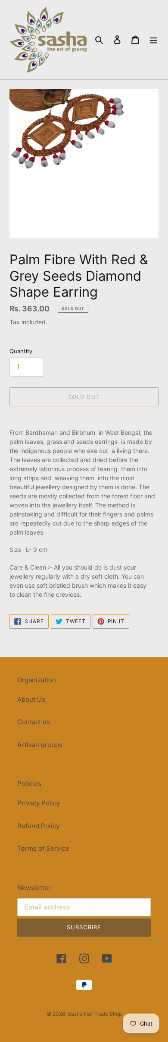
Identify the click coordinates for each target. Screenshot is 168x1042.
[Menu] (153, 39)
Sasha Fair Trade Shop (95, 1013)
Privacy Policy (38, 803)
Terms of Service (43, 848)
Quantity (20, 351)
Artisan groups (39, 745)
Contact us (33, 722)
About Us (31, 699)
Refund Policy (38, 826)
